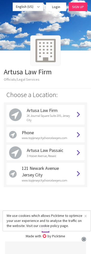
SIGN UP (78, 7)
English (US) (25, 6)
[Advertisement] (45, 247)
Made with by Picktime (45, 236)
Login (56, 7)
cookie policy (49, 225)
